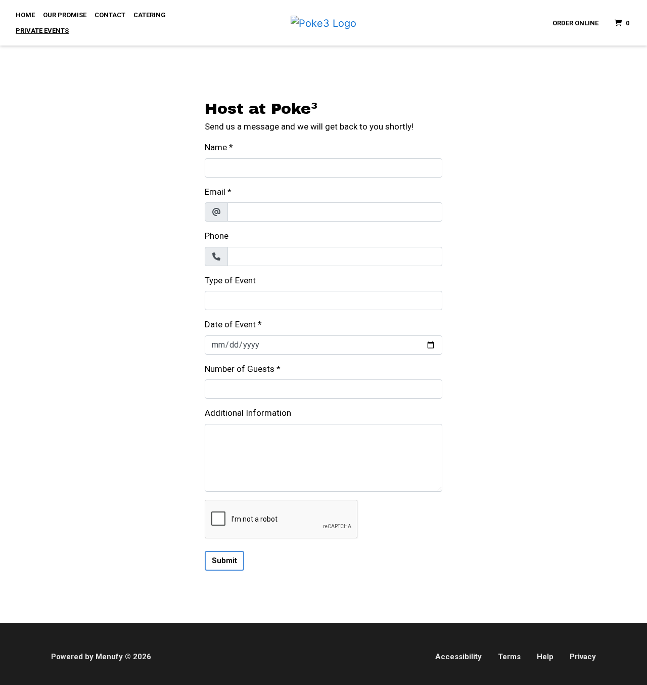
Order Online (575, 23)
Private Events (42, 30)
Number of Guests (239, 369)
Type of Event (230, 280)
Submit (224, 560)
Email (215, 192)
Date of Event (230, 324)
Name (216, 147)
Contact (110, 15)
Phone (216, 236)
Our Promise (64, 15)
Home (25, 15)
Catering (149, 15)
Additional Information (248, 413)
